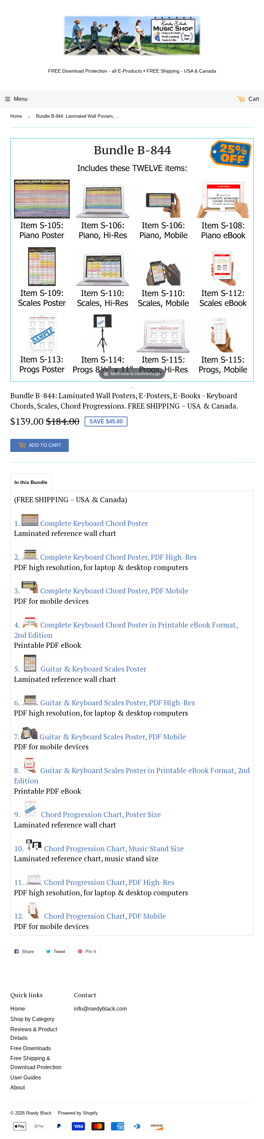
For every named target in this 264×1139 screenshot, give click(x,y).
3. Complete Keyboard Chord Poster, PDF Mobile (101, 590)
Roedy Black (39, 1113)
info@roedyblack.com (100, 1009)
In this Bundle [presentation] (30, 482)
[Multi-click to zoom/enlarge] (132, 260)
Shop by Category (32, 1019)
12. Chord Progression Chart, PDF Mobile (90, 916)
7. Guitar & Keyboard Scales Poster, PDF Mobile (100, 736)
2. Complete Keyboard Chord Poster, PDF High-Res (105, 557)
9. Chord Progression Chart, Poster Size (87, 814)
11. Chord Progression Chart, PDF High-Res (94, 882)
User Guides (25, 1077)
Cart (253, 99)
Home (16, 116)
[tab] (31, 482)
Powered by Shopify (78, 1113)
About (17, 1087)
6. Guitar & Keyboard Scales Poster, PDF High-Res (104, 702)
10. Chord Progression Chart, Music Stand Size (99, 848)
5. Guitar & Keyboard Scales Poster (80, 669)
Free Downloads (30, 1048)
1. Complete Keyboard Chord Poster (81, 523)
